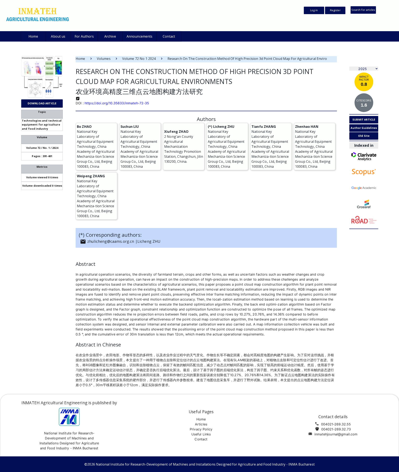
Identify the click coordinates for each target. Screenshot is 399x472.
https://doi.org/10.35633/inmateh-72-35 (117, 103)
